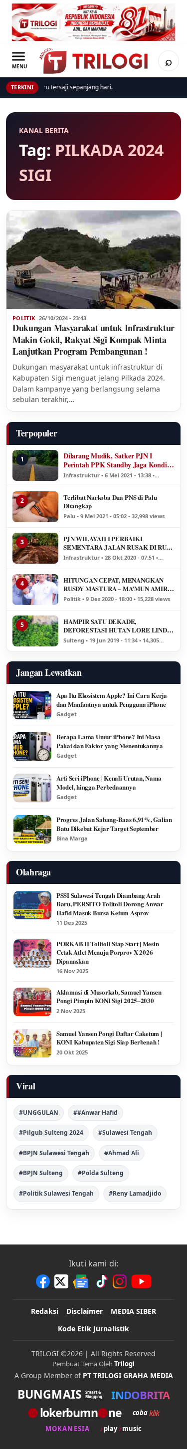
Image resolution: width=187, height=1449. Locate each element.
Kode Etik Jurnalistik (94, 1328)
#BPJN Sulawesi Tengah (54, 1153)
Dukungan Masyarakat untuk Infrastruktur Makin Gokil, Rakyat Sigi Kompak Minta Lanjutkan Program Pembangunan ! (93, 339)
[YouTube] (141, 1281)
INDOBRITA (140, 1394)
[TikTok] (101, 1281)
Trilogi (124, 1363)
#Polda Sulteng (101, 1173)
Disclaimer (84, 1311)
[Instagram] (120, 1281)
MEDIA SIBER (133, 1311)
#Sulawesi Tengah (125, 1132)
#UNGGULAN (38, 1112)
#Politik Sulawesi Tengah (56, 1193)
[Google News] (81, 1281)
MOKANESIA (67, 1429)
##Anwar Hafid (95, 1112)
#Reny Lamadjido (135, 1193)
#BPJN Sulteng (41, 1173)
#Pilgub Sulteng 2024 (51, 1132)
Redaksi (44, 1311)
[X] (61, 1281)
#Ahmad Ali (121, 1153)
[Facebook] (43, 1281)
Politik (23, 318)
